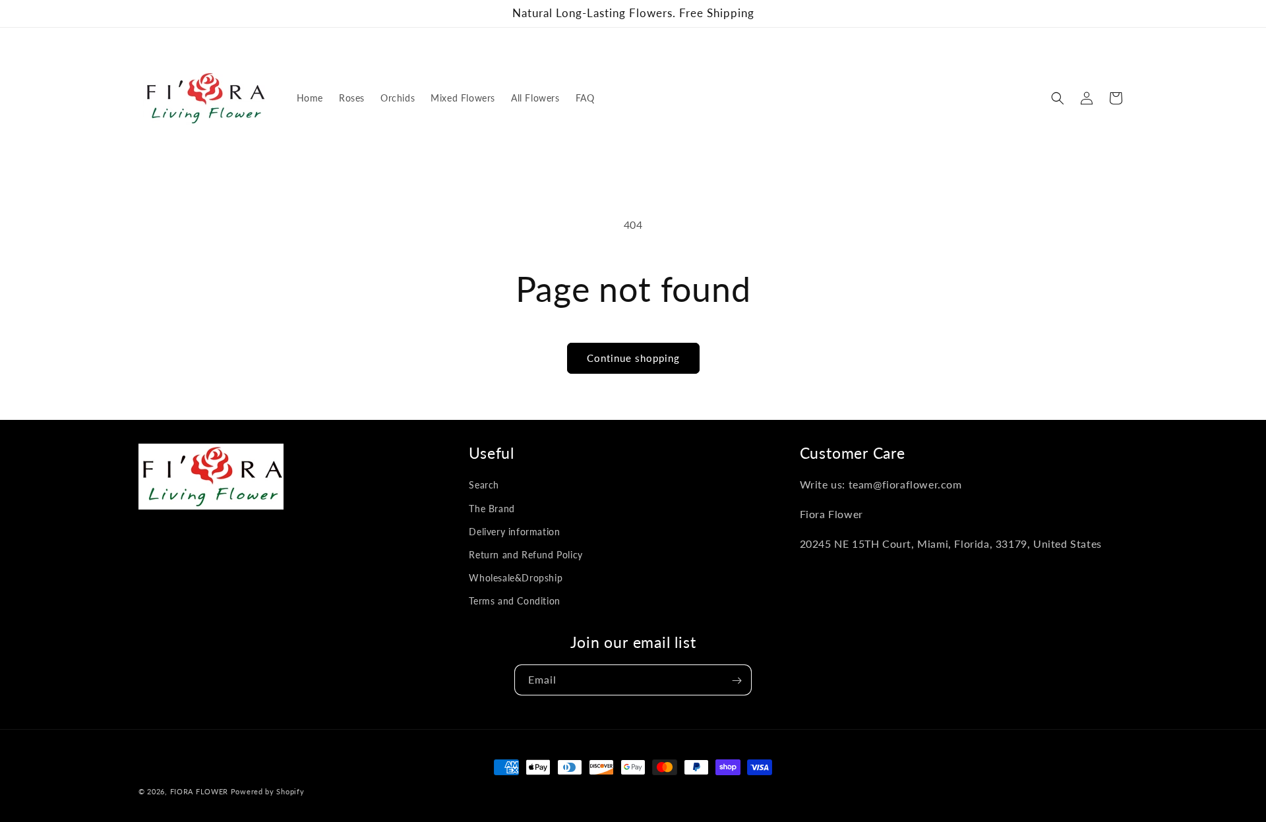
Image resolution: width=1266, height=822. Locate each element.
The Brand (491, 508)
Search (484, 485)
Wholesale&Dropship (515, 577)
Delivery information (514, 531)
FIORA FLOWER (199, 791)
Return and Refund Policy (525, 554)
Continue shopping (633, 358)
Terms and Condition (514, 601)
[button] (1057, 98)
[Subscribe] (736, 680)
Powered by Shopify (268, 791)
